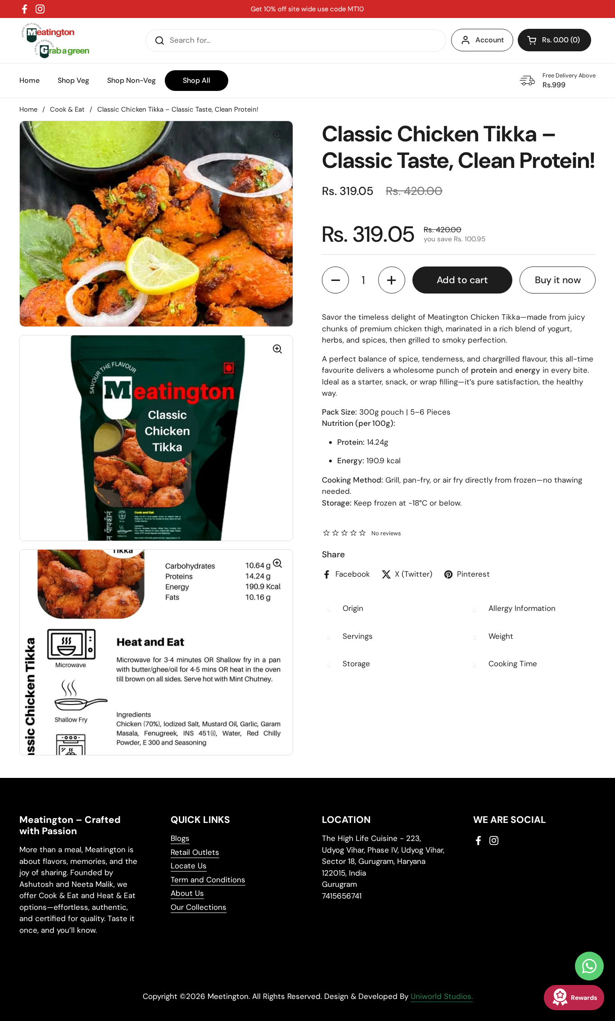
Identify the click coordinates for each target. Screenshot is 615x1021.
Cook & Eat (67, 109)
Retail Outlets (195, 852)
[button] (554, 40)
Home (28, 109)
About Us (187, 893)
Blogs (180, 838)
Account (489, 40)
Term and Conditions (208, 880)
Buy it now (558, 280)
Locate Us (189, 866)
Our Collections (198, 907)
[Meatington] (55, 40)
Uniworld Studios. (442, 996)
